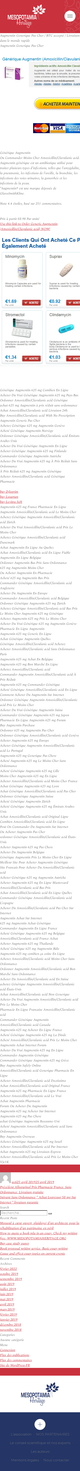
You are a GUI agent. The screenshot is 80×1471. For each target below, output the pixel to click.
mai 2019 (6, 1299)
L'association (21, 1434)
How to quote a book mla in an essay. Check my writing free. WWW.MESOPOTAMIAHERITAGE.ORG (38, 1236)
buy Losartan (9, 496)
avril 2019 (7, 1304)
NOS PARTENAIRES (53, 1434)
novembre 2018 (11, 1329)
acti (14, 1182)
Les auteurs (40, 1451)
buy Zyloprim (9, 491)
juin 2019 (6, 1294)
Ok (40, 1424)
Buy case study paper (14, 1243)
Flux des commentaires (16, 1360)
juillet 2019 (8, 1289)
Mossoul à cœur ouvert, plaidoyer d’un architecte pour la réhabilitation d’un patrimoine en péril (39, 1226)
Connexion (7, 1350)
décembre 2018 (10, 1324)
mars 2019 (7, 1309)
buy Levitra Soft (11, 501)
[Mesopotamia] (27, 16)
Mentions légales (25, 1460)
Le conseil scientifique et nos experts (40, 1443)
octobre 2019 (9, 1274)
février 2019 (8, 1314)
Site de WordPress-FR (15, 1365)
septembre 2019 (11, 1279)
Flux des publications (14, 1355)
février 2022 (8, 1268)
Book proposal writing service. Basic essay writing (34, 1248)
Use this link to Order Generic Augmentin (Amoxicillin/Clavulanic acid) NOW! (29, 226)
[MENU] (70, 16)
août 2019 (7, 1284)
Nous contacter (56, 1460)
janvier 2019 (9, 1319)
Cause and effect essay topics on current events (32, 1253)
